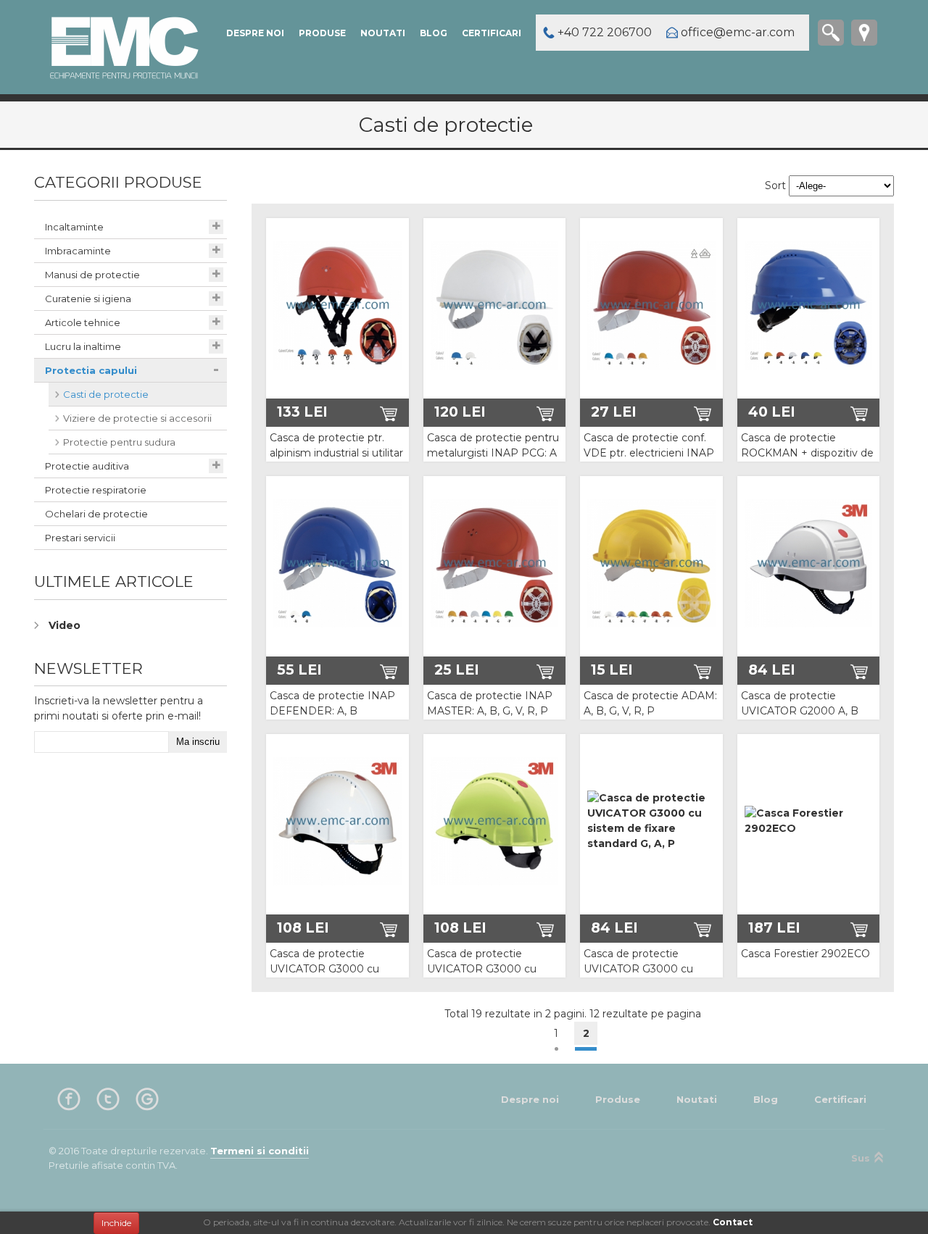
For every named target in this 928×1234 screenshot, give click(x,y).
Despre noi (255, 33)
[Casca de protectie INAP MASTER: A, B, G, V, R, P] (495, 563)
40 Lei (771, 411)
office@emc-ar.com (738, 32)
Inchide (116, 1222)
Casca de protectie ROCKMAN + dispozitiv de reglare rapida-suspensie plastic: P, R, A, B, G (807, 460)
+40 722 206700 (605, 32)
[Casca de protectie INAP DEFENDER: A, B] (337, 563)
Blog (433, 33)
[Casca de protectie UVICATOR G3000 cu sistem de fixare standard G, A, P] (651, 821)
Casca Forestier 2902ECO (805, 953)
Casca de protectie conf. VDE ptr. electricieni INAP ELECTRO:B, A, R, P (649, 453)
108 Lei (303, 927)
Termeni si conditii (259, 1150)
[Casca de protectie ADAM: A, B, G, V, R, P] (651, 563)
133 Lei (302, 411)
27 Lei (614, 411)
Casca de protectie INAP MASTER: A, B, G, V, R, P (489, 703)
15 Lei (612, 669)
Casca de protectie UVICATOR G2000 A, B (799, 703)
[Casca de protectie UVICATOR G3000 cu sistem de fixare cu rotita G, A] (495, 821)
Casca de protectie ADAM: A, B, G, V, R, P (650, 703)
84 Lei (771, 669)
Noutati (382, 33)
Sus (860, 1158)
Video (64, 625)
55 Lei (299, 669)
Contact (733, 1222)
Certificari (491, 33)
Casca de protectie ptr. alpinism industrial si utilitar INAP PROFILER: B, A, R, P (336, 460)
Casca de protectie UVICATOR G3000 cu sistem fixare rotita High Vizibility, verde (331, 976)
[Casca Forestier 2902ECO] (809, 821)
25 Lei (456, 669)
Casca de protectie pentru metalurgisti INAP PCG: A (493, 445)
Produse (322, 33)
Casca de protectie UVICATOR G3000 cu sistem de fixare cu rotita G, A (489, 976)
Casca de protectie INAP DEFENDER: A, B (332, 703)
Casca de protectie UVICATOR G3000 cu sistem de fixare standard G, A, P (647, 976)
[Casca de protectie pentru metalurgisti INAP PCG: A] (495, 305)
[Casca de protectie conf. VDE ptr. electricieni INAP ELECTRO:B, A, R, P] (651, 305)
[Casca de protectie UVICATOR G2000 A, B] (809, 563)
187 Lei (774, 927)
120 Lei (460, 411)
